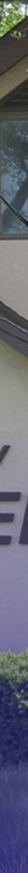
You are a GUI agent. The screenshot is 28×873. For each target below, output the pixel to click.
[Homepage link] (4, 2)
